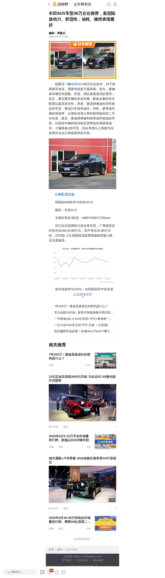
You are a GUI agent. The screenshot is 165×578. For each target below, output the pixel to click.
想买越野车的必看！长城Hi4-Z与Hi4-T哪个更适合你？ (89, 331)
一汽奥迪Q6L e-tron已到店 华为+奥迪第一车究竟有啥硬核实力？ (96, 318)
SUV (74, 210)
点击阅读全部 (82, 294)
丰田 (61, 194)
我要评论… (17, 572)
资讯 (59, 549)
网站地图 (98, 560)
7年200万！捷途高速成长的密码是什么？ (81, 306)
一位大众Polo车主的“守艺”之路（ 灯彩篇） (82, 325)
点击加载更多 (81, 538)
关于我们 (67, 560)
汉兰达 (69, 194)
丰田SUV (77, 84)
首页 (51, 549)
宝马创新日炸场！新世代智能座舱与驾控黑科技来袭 (88, 312)
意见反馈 (82, 560)
